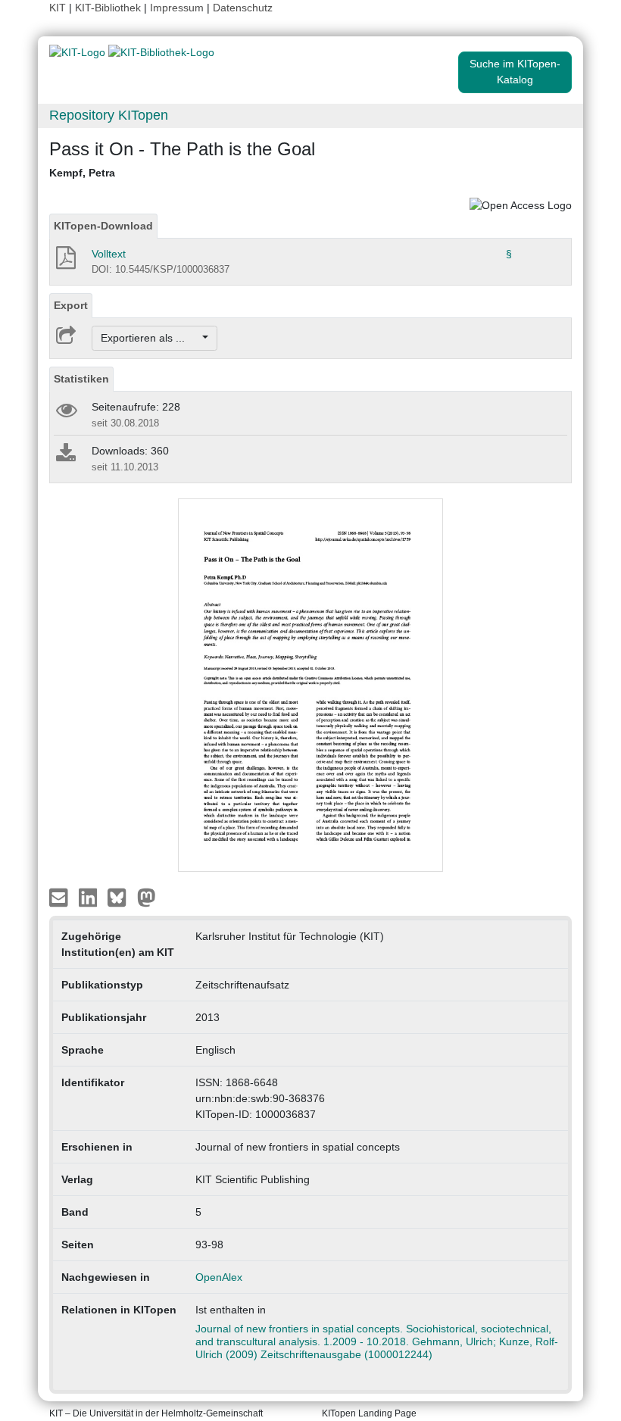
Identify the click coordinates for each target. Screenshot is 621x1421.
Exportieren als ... (150, 338)
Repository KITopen (108, 115)
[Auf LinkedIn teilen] (89, 897)
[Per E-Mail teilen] (60, 897)
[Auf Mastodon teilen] (146, 897)
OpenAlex (218, 1277)
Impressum (177, 8)
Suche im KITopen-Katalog (515, 72)
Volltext (109, 254)
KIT (57, 8)
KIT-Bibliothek (109, 8)
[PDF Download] (65, 262)
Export (71, 305)
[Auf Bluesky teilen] (121, 897)
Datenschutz (243, 8)
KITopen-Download (103, 226)
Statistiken (81, 379)
